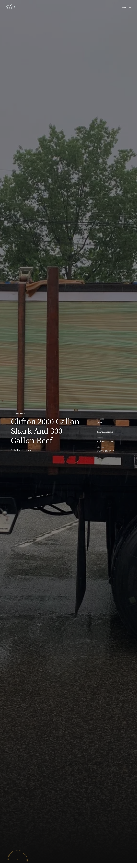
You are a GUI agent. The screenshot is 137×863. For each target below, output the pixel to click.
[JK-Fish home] (10, 6)
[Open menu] (129, 7)
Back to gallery (104, 450)
